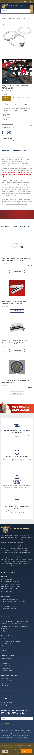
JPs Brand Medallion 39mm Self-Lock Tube (13, 601)
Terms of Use (23, 748)
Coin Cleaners (5, 639)
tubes (16, 194)
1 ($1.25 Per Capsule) (6, 98)
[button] (31, 7)
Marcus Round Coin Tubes (8, 606)
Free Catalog (17, 749)
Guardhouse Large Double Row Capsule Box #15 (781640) (14, 342)
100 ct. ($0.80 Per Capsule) (25, 103)
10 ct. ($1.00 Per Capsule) (25, 98)
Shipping (10, 748)
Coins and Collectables (7, 681)
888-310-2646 (7, 702)
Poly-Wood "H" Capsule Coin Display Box (13, 619)
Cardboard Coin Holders (8, 604)
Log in (24, 1)
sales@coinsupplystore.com (12, 705)
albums (5, 194)
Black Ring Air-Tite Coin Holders (10, 581)
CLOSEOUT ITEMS (6, 683)
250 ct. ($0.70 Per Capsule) (6, 109)
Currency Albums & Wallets (9, 661)
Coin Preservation (6, 643)
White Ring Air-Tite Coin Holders (10, 584)
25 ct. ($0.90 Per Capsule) (15, 103)
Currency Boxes (5, 663)
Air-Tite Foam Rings (6, 591)
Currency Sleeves (6, 658)
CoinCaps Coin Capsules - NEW (10, 599)
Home (3, 18)
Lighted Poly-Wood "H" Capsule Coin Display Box (15, 621)
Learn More (17, 271)
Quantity (5, 120)
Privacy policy (16, 752)
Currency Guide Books (7, 670)
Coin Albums (4, 611)
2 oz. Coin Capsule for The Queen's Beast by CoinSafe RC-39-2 (16, 260)
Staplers (3, 650)
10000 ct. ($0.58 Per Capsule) (6, 115)
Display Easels (5, 628)
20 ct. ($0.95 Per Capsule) (6, 103)
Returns (17, 748)
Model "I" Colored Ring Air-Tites (10, 586)
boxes (10, 194)
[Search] (31, 11)
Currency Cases (5, 668)
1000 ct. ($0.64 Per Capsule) (16, 109)
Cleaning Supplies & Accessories (10, 641)
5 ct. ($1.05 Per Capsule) (16, 98)
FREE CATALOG (5, 685)
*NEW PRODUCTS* (6, 678)
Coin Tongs (4, 648)
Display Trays (5, 631)
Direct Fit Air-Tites (6, 579)
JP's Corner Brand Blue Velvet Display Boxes (14, 626)
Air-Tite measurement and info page (16, 204)
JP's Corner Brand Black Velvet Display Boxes (14, 623)
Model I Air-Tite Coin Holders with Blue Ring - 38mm (15, 381)
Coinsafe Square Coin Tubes (9, 608)
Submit (7, 723)
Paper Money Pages (7, 666)
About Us (4, 748)
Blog (30, 748)
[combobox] (17, 11)
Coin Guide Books (6, 690)
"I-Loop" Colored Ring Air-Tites (10, 589)
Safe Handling (5, 646)
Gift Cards (4, 688)
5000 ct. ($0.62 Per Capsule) (25, 109)
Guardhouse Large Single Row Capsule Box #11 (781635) (14, 302)
